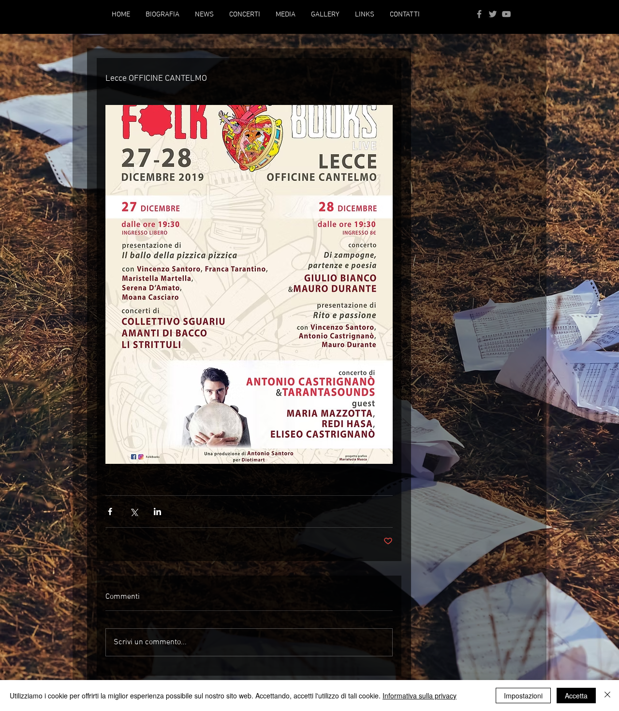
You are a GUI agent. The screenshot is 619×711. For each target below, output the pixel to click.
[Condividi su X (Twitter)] (133, 511)
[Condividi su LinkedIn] (157, 511)
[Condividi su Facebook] (110, 511)
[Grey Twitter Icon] (492, 14)
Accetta (576, 695)
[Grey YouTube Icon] (506, 14)
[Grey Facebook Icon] (479, 14)
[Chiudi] (607, 695)
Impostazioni (523, 695)
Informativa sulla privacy (420, 695)
